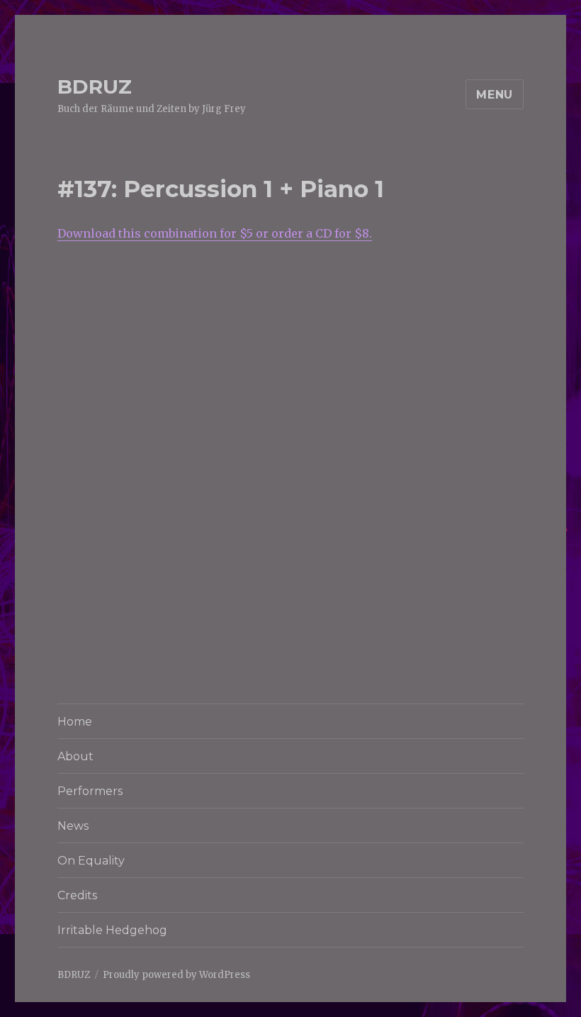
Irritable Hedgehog (112, 930)
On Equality (91, 860)
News (73, 826)
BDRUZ (94, 86)
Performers (90, 791)
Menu (494, 94)
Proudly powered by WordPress (176, 975)
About (75, 756)
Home (74, 721)
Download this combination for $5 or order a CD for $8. (214, 233)
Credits (77, 895)
